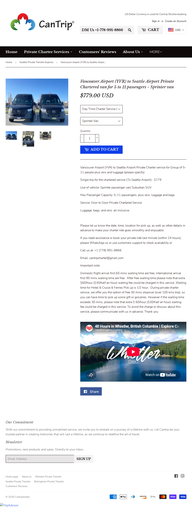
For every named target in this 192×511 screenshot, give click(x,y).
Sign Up (83, 459)
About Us (132, 52)
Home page (12, 476)
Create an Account (175, 21)
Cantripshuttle (22, 497)
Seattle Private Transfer (18, 481)
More (155, 52)
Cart (153, 30)
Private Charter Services (47, 52)
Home (11, 52)
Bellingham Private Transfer (49, 481)
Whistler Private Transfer (48, 476)
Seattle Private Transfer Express (36, 62)
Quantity (85, 131)
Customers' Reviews (97, 52)
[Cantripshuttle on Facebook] (176, 476)
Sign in (156, 21)
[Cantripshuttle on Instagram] (182, 476)
